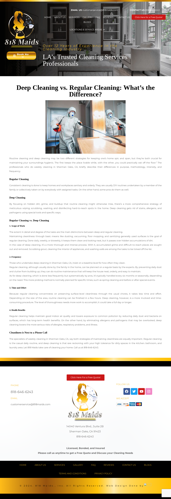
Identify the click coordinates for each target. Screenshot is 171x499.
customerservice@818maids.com (100, 10)
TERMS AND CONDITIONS (72, 473)
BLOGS (87, 22)
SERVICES (74, 17)
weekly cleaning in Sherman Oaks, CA (56, 167)
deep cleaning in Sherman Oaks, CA (52, 263)
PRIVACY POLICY (103, 473)
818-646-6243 (152, 10)
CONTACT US (123, 17)
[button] (87, 29)
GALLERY (87, 17)
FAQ (98, 17)
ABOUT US (60, 17)
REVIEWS (108, 17)
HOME (47, 17)
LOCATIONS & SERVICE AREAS (86, 29)
